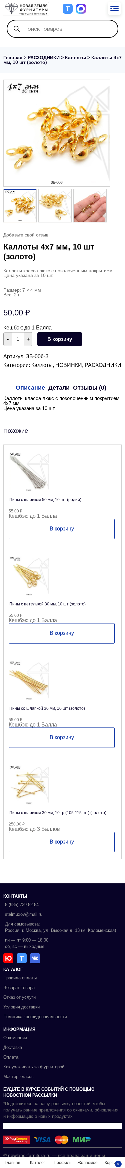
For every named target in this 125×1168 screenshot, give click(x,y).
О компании (15, 1037)
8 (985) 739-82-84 (22, 904)
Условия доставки (21, 1006)
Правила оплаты (20, 977)
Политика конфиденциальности (35, 1016)
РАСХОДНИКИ (44, 57)
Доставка (12, 1047)
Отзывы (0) (89, 387)
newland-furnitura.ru (29, 1155)
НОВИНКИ (68, 365)
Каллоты (75, 57)
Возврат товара (19, 987)
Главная (12, 57)
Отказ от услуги (19, 997)
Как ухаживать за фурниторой (33, 1066)
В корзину (59, 339)
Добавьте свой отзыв (25, 234)
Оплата (10, 1057)
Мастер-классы (18, 1076)
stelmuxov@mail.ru (23, 914)
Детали (59, 387)
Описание (30, 387)
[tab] (30, 388)
